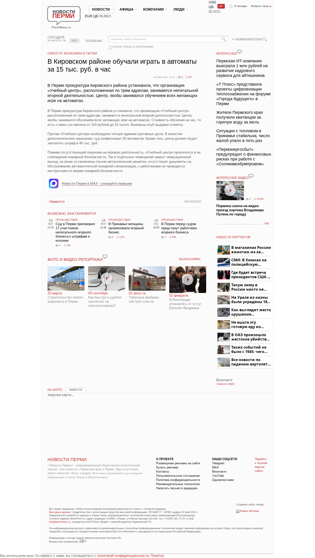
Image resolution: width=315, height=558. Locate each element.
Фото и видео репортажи (75, 259)
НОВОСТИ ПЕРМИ (67, 459)
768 (68, 245)
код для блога (192, 201)
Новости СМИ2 (226, 384)
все (74, 40)
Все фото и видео (189, 259)
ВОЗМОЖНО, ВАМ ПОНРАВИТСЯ (72, 213)
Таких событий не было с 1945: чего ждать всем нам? (248, 349)
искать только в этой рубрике (133, 46)
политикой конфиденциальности (123, 556)
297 (190, 77)
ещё (266, 223)
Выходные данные (60, 512)
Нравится (57, 201)
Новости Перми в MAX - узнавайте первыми (97, 183)
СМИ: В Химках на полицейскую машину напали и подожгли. (249, 262)
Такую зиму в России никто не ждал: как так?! (247, 287)
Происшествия (66, 219)
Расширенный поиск (248, 39)
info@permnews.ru (59, 521)
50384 (260, 199)
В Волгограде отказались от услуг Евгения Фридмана (185, 301)
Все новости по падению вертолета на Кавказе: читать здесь (250, 362)
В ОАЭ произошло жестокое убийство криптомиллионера (250, 337)
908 (174, 237)
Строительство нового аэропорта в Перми (65, 297)
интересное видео (232, 178)
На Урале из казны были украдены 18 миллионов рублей (250, 299)
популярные (94, 40)
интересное (226, 53)
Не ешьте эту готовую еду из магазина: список (248, 324)
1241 (122, 237)
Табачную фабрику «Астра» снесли (144, 297)
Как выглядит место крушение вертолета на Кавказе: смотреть (251, 312)
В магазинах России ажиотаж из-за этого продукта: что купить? (251, 249)
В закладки (240, 6)
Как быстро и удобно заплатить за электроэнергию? (105, 299)
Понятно (157, 556)
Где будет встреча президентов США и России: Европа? (250, 274)
